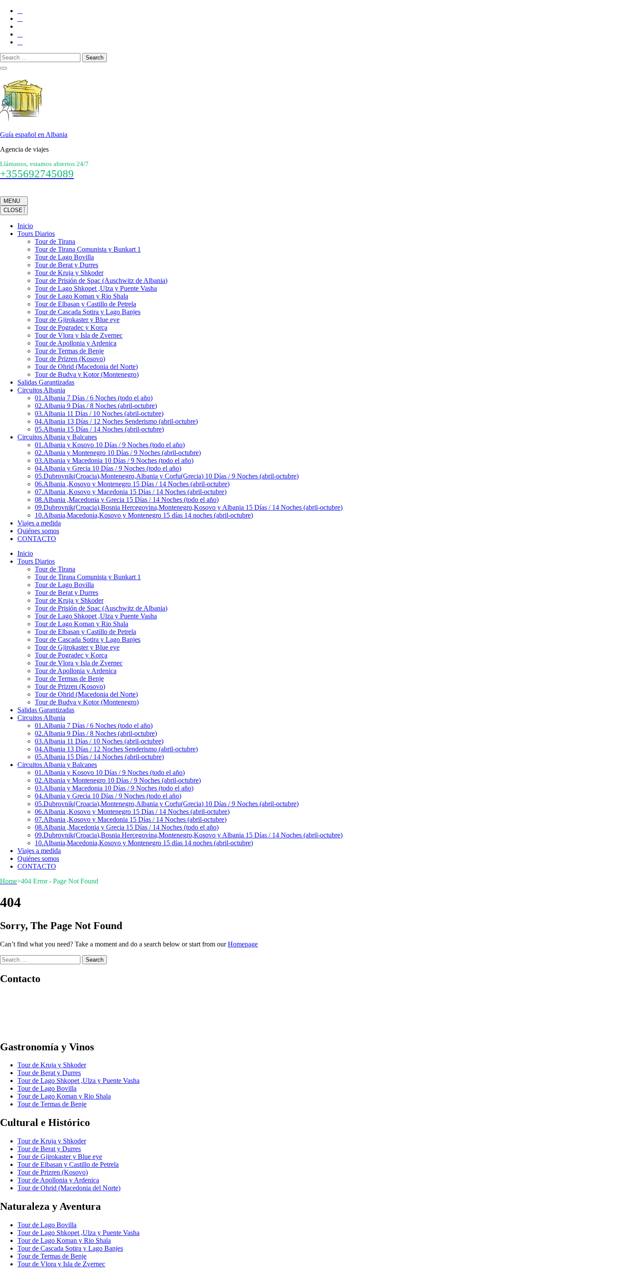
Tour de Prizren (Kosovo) (70, 358)
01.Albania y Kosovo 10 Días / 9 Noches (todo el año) (110, 444)
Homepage (243, 944)
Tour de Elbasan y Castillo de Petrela (85, 304)
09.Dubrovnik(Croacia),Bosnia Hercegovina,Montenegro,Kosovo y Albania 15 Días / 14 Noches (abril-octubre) (189, 507)
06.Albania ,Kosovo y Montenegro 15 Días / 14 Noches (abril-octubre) (132, 484)
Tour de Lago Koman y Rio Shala (81, 296)
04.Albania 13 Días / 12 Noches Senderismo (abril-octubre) (116, 421)
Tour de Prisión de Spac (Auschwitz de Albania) (101, 280)
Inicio (25, 225)
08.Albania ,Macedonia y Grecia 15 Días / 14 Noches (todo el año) (127, 499)
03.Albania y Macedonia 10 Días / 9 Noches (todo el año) (114, 460)
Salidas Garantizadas (45, 382)
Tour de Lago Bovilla (64, 257)
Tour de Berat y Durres (66, 265)
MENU (11, 201)
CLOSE (13, 210)
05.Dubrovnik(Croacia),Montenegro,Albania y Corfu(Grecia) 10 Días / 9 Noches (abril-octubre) (167, 476)
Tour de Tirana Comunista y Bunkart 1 (88, 249)
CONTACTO (36, 538)
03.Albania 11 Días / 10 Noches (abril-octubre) (99, 413)
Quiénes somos (38, 531)
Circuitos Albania (41, 390)
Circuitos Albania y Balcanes (57, 437)
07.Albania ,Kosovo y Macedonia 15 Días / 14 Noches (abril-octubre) (130, 491)
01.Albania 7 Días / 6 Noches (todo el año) (94, 398)
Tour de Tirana (55, 241)
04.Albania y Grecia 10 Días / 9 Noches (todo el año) (108, 468)
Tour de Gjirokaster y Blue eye (77, 319)
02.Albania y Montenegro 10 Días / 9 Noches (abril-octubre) (118, 452)
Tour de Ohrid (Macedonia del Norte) (86, 366)
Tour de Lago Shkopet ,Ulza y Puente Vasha (96, 288)
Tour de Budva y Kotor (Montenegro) (87, 374)
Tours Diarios (36, 233)
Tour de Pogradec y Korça (71, 327)
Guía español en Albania (33, 134)
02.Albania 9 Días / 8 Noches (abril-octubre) (96, 405)
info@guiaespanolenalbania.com (45, 1012)
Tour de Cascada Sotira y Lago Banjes (87, 311)
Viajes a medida (39, 523)
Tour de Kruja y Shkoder (69, 272)
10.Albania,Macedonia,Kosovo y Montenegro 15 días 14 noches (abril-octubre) (144, 515)
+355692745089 (23, 997)
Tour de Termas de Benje (69, 351)
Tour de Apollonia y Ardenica (75, 343)
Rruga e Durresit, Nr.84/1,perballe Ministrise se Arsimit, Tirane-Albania (98, 1028)
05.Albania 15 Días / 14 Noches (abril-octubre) (99, 429)
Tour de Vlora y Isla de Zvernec (79, 335)
